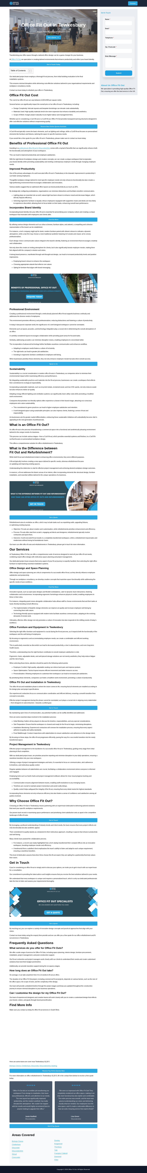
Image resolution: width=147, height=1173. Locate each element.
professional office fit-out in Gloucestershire (34, 148)
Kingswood (58, 1144)
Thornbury (58, 1147)
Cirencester (16, 1157)
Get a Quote (52, 37)
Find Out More (53, 219)
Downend (57, 1156)
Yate (56, 1150)
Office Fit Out (16, 59)
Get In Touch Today (53, 64)
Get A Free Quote (53, 1126)
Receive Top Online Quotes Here (53, 1071)
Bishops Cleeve (15, 1066)
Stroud (14, 1154)
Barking (54, 1066)
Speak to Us (53, 364)
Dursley (57, 1140)
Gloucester (35, 1066)
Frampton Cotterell (61, 1153)
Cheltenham (26, 1066)
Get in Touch (53, 708)
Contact (133, 3)
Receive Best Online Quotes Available (53, 126)
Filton (56, 1160)
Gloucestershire (45, 1066)
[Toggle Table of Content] (29, 71)
